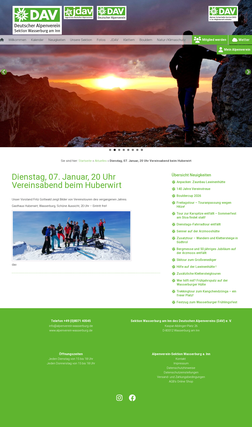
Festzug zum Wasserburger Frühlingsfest (207, 302)
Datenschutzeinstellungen (181, 372)
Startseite (85, 161)
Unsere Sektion (81, 40)
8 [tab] (142, 150)
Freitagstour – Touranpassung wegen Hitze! (204, 204)
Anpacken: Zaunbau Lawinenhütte (201, 182)
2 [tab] (115, 150)
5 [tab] (128, 150)
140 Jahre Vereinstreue (193, 189)
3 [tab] (119, 150)
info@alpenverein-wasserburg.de (71, 326)
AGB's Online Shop (181, 381)
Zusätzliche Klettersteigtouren (199, 273)
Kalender (37, 40)
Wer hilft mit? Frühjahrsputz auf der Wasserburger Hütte (202, 282)
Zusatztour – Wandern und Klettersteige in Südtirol (207, 240)
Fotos (101, 40)
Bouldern (145, 40)
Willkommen (17, 40)
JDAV (114, 40)
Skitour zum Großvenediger (196, 260)
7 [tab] (137, 150)
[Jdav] (78, 22)
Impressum (181, 363)
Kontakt (181, 359)
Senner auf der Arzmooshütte (198, 231)
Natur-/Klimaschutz (171, 40)
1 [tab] (110, 150)
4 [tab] (124, 150)
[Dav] (111, 22)
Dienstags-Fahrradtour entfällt (199, 224)
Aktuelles (101, 161)
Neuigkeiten (56, 40)
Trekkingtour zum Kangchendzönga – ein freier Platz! (206, 293)
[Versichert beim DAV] (223, 22)
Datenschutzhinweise (181, 368)
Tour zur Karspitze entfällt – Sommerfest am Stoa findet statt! (206, 215)
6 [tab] (133, 150)
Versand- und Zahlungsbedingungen (181, 377)
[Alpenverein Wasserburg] (37, 33)
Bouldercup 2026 (189, 196)
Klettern (129, 40)
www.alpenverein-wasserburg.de (71, 330)
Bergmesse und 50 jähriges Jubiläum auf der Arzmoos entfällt (206, 251)
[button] (4, 72)
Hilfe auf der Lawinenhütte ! (196, 267)
